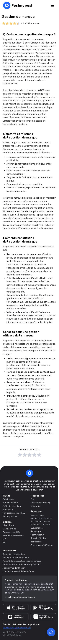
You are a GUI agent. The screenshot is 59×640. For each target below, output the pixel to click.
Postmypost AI (10, 516)
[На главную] (18, 5)
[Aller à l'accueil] (29, 473)
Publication (8, 499)
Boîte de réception (12, 506)
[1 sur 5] (19, 454)
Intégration (36, 506)
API (4, 539)
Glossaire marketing (40, 502)
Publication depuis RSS (14, 512)
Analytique (8, 509)
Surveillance (37, 527)
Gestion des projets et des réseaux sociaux (41, 520)
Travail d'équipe (38, 538)
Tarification (36, 541)
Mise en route (37, 515)
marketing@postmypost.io (17, 627)
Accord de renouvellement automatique (22, 561)
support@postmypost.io (23, 597)
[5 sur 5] (39, 454)
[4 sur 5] (34, 454)
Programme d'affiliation (42, 545)
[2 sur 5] (24, 454)
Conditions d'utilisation (14, 554)
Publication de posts (40, 524)
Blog (33, 499)
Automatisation (10, 502)
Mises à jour (9, 525)
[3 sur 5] (29, 454)
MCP (5, 542)
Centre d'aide (9, 528)
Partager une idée (11, 532)
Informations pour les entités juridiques (22, 564)
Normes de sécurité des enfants (18, 571)
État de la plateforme (13, 535)
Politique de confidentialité (16, 557)
